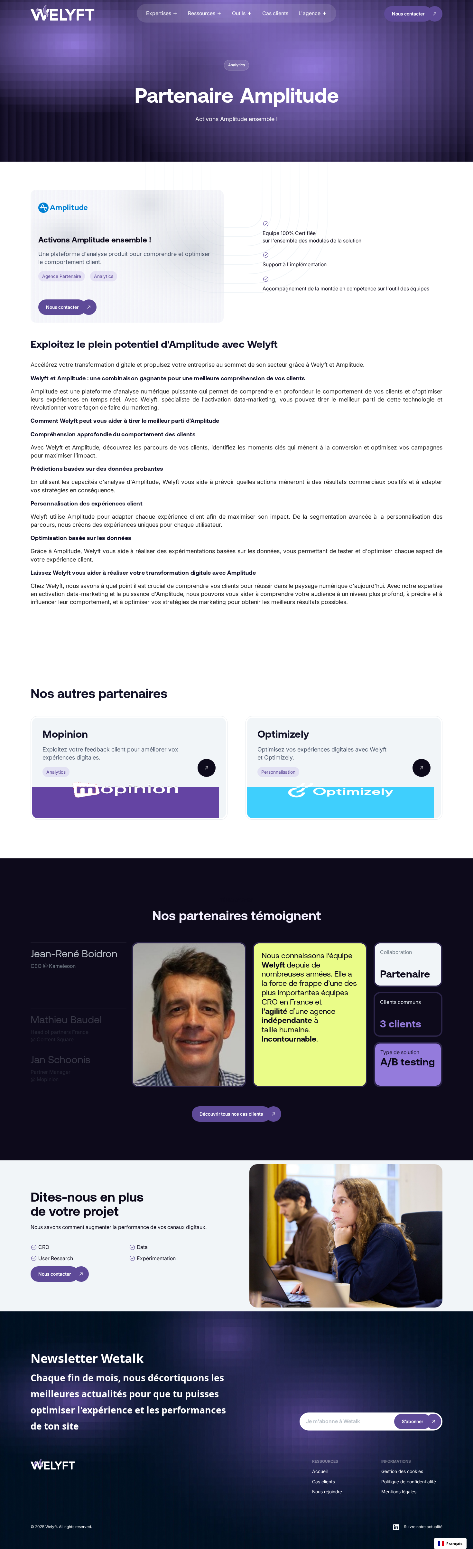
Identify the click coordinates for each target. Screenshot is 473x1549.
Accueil (320, 1471)
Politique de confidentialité (408, 1481)
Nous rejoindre (327, 1491)
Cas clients (323, 1481)
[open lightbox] (189, 1014)
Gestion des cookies (402, 1471)
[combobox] (450, 1543)
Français (454, 1543)
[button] (162, 13)
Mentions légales (398, 1491)
